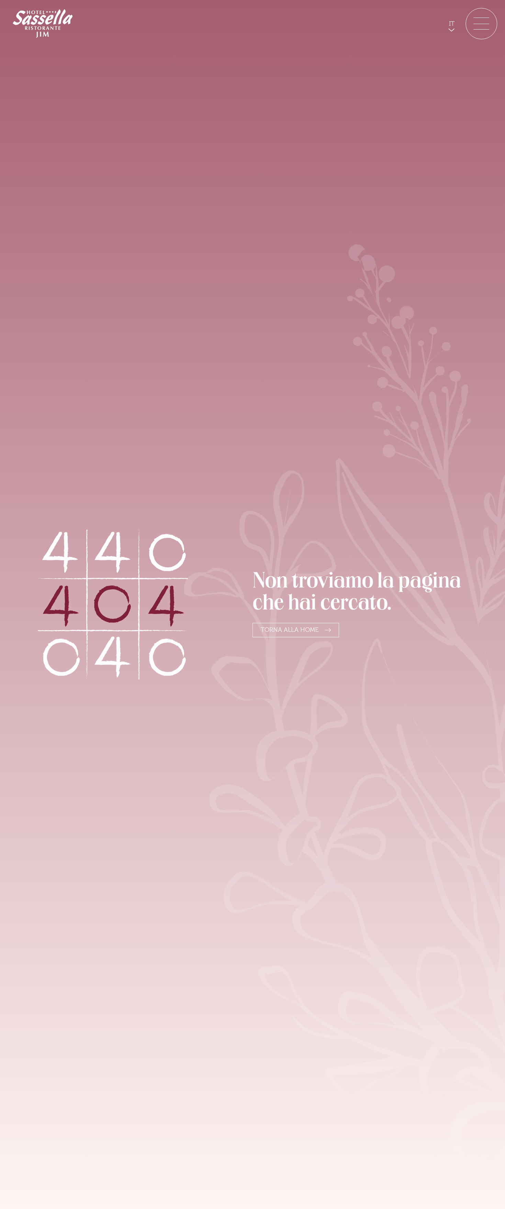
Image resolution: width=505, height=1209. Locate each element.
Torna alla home (289, 629)
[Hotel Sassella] (42, 23)
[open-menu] (481, 23)
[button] (451, 23)
